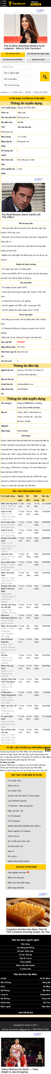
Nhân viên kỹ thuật (9, 626)
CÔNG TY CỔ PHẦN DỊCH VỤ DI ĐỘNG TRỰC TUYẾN (8, 547)
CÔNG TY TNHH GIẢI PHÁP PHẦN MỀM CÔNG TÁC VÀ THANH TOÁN (8, 739)
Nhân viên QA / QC (9, 705)
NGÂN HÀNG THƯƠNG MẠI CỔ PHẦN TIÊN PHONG (8, 598)
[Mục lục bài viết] (48, 749)
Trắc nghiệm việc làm (17, 872)
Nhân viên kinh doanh (25, 965)
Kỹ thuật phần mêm (15, 846)
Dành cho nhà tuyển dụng (19, 882)
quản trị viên (6, 511)
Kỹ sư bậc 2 (12, 856)
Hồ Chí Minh (29, 512)
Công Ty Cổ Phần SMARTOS (8, 558)
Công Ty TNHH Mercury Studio (7, 622)
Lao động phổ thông (25, 947)
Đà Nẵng (29, 555)
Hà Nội (28, 92)
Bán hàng (25, 944)
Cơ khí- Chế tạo (25, 954)
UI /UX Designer (14, 816)
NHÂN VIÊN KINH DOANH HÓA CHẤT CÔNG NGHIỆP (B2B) (25, 826)
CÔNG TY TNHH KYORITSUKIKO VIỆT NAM (7, 567)
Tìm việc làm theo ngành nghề (38, 54)
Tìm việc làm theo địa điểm (12, 59)
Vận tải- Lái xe (26, 958)
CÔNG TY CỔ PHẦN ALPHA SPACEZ (6, 660)
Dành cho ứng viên (16, 877)
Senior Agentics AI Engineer (19, 831)
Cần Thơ (46, 1002)
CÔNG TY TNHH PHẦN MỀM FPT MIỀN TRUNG (8, 581)
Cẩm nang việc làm (16, 887)
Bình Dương (6, 982)
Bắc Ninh (28, 627)
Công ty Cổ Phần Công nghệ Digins (8, 526)
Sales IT (11, 851)
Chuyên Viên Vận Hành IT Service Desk (8, 588)
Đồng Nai (46, 982)
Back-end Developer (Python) (9, 616)
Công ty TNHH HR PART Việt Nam (8, 507)
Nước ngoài (6, 1006)
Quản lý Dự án (13, 836)
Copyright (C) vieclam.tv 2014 (25, 1025)
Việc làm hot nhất (38, 59)
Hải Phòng (5, 990)
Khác (3, 986)
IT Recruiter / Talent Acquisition (8, 693)
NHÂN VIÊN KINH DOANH (18, 861)
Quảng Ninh (45, 994)
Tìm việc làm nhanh (13, 54)
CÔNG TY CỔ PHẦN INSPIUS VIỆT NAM (7, 700)
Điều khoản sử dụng (41, 1029)
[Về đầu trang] (48, 1071)
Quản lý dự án (7, 530)
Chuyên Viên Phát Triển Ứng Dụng (8, 680)
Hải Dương (5, 998)
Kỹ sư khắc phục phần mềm (19, 841)
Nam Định (46, 1006)
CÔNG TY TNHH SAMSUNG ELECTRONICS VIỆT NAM (7, 632)
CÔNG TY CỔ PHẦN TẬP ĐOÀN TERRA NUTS (8, 517)
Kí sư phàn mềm (8, 522)
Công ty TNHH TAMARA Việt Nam (8, 611)
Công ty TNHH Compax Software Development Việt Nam (8, 648)
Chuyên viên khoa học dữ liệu (8, 606)
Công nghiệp (25, 961)
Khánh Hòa (5, 1002)
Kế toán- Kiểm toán (26, 951)
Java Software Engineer (7, 640)
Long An (4, 994)
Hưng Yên (29, 504)
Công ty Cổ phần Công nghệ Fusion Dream (8, 724)
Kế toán (4, 655)
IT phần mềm (17, 92)
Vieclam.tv (4, 92)
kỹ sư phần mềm (8, 562)
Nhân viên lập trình (9, 503)
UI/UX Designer (14, 821)
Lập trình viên (7, 554)
